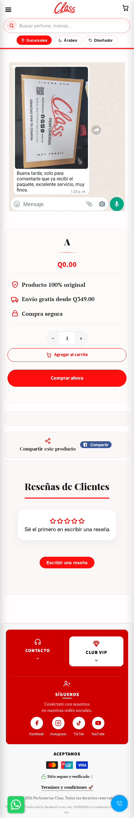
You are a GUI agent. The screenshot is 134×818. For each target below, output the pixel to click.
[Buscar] (11, 25)
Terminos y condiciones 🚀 (67, 787)
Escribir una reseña (67, 562)
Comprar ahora (67, 378)
